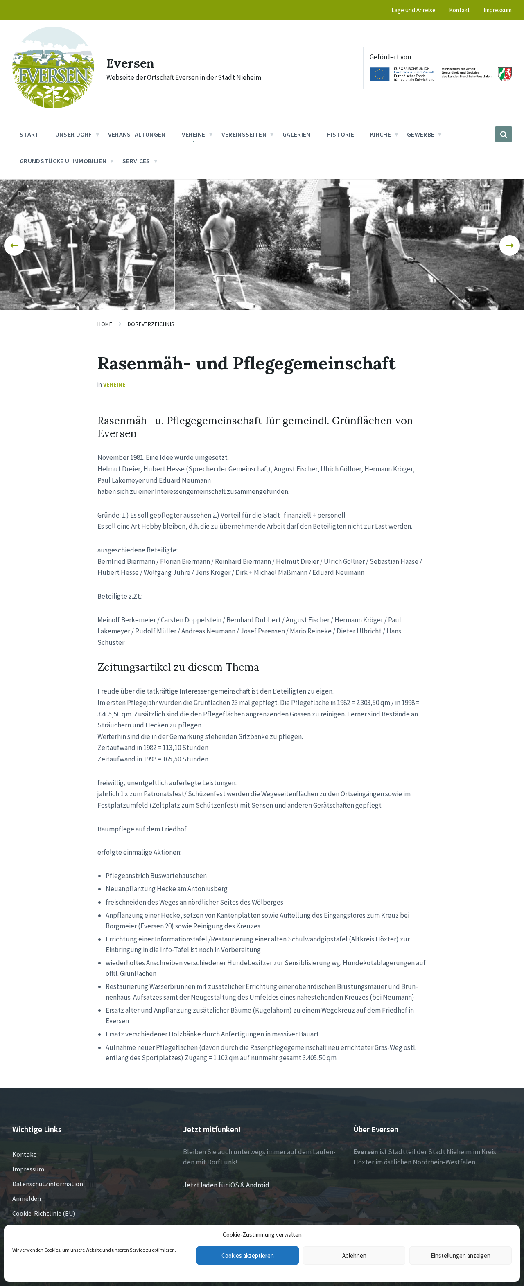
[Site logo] (53, 105)
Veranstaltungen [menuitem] (137, 134)
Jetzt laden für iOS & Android (226, 1184)
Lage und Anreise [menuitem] (413, 10)
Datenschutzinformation (47, 1184)
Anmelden (26, 1198)
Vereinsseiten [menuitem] (244, 134)
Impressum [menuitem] (497, 10)
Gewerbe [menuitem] (420, 134)
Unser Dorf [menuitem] (73, 134)
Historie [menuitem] (341, 134)
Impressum (28, 1169)
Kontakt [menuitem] (459, 10)
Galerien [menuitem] (296, 134)
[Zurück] (14, 245)
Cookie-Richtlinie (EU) (43, 1213)
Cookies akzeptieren (247, 1255)
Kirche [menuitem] (380, 134)
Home (104, 324)
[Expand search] (503, 134)
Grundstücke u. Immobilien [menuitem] (63, 161)
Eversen (130, 63)
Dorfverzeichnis (151, 324)
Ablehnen (354, 1255)
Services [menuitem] (136, 161)
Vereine (114, 384)
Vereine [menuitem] (194, 134)
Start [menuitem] (29, 134)
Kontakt (24, 1154)
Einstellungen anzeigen (460, 1255)
